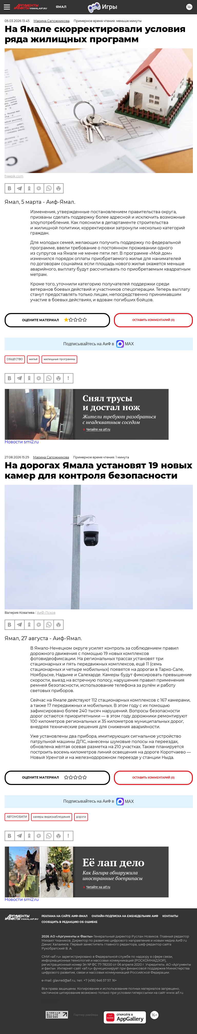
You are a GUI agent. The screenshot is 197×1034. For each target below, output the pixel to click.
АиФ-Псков (46, 613)
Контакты (170, 916)
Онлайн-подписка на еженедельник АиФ (125, 916)
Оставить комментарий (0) (153, 320)
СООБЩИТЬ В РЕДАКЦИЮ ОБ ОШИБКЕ (69, 922)
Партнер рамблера (86, 1014)
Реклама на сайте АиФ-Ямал (64, 916)
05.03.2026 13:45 (17, 21)
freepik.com (14, 176)
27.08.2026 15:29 (17, 457)
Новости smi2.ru (22, 441)
